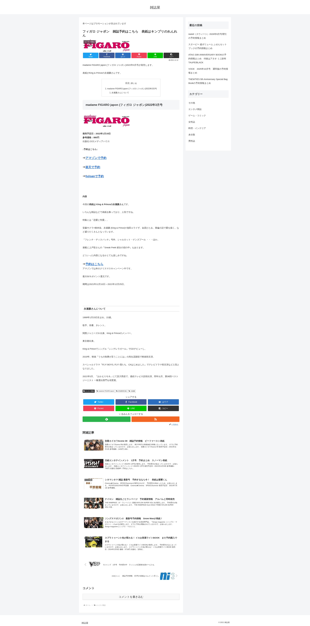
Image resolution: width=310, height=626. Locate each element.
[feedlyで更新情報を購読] (107, 419)
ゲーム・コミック (197, 115)
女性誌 (191, 122)
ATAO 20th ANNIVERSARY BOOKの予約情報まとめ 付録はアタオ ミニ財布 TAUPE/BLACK (207, 59)
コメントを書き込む (131, 596)
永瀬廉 (133, 391)
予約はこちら (94, 264)
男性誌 (191, 141)
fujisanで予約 (94, 176)
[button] (171, 55)
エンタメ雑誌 (89, 391)
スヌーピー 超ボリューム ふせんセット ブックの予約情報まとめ (207, 46)
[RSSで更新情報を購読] (155, 419)
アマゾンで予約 (95, 157)
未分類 (191, 134)
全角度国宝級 (122, 391)
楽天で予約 (92, 167)
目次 (127, 83)
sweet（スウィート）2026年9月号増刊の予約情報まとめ (207, 36)
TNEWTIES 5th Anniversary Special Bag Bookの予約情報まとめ (208, 81)
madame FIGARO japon (106, 391)
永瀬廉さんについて (120, 92)
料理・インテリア (197, 128)
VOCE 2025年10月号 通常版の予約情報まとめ (208, 71)
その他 (191, 103)
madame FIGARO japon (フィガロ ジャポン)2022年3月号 (132, 88)
